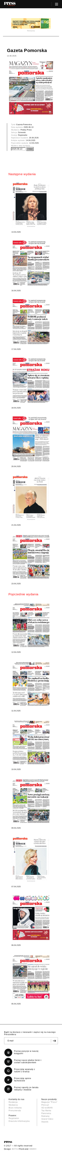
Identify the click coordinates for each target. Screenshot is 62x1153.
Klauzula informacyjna (19, 1121)
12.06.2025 (34, 143)
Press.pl (45, 1105)
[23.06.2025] (31, 555)
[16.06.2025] (31, 262)
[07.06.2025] (31, 858)
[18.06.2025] (31, 380)
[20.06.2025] (31, 438)
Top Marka (46, 1110)
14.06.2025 (30, 140)
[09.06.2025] (31, 800)
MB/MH (32, 1149)
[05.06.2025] (31, 976)
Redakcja (13, 1102)
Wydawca (13, 1105)
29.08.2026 (34, 138)
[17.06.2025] (31, 321)
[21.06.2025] (31, 497)
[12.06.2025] (31, 624)
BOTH (15, 1149)
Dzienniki (22, 132)
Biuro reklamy (15, 1108)
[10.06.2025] (31, 741)
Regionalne (22, 135)
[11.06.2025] (31, 683)
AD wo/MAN (47, 1108)
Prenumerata (15, 1110)
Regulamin (14, 1118)
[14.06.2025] (31, 204)
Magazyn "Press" (49, 1102)
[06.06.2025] (31, 917)
